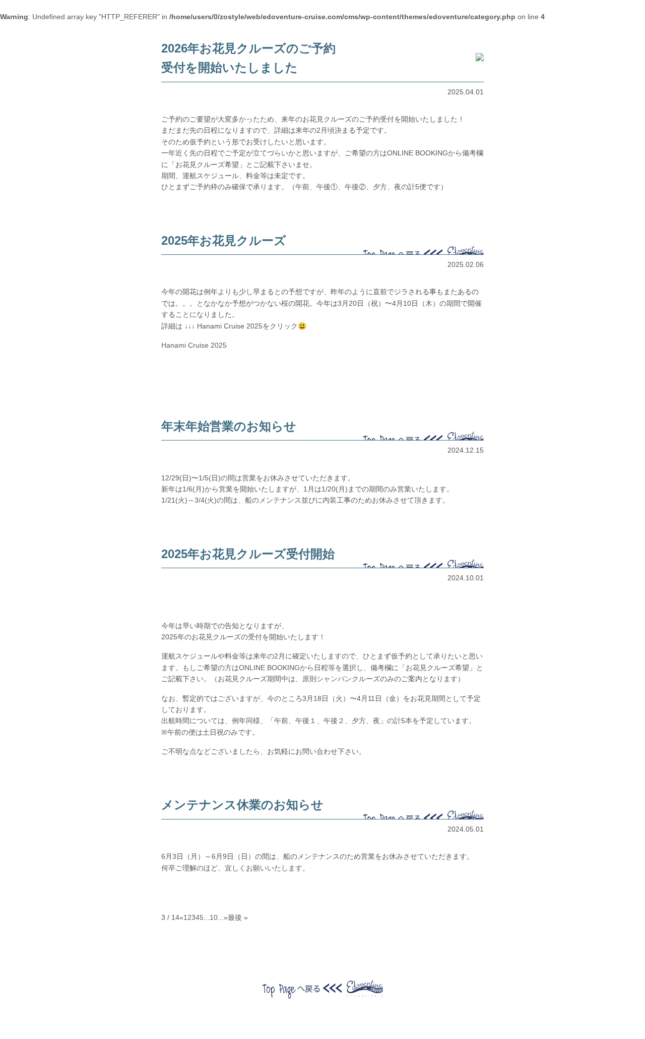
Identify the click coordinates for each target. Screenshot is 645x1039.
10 (214, 917)
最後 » (238, 917)
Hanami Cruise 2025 (194, 345)
